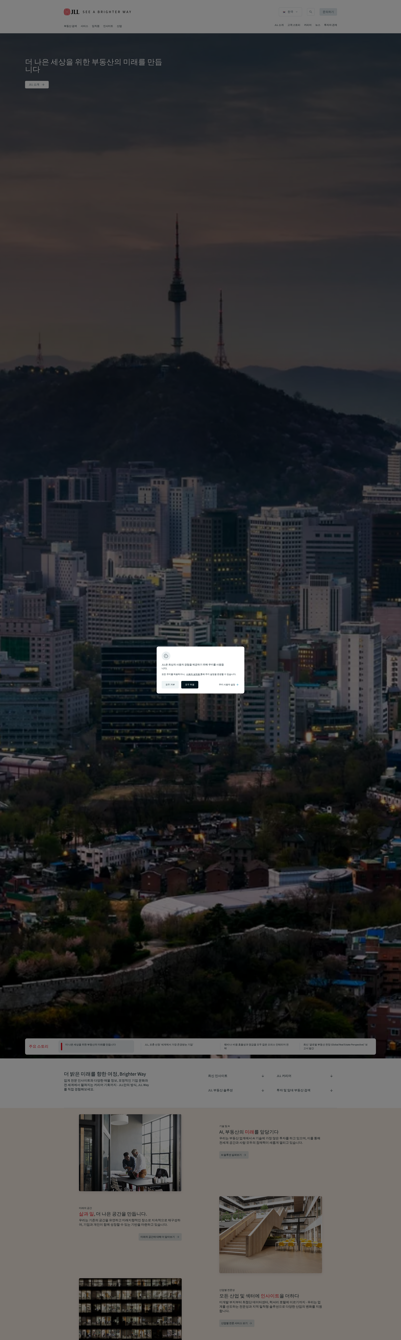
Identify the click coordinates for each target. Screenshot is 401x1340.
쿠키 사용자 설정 (229, 685)
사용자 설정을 (193, 674)
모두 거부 (170, 684)
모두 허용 (189, 684)
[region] (200, 670)
